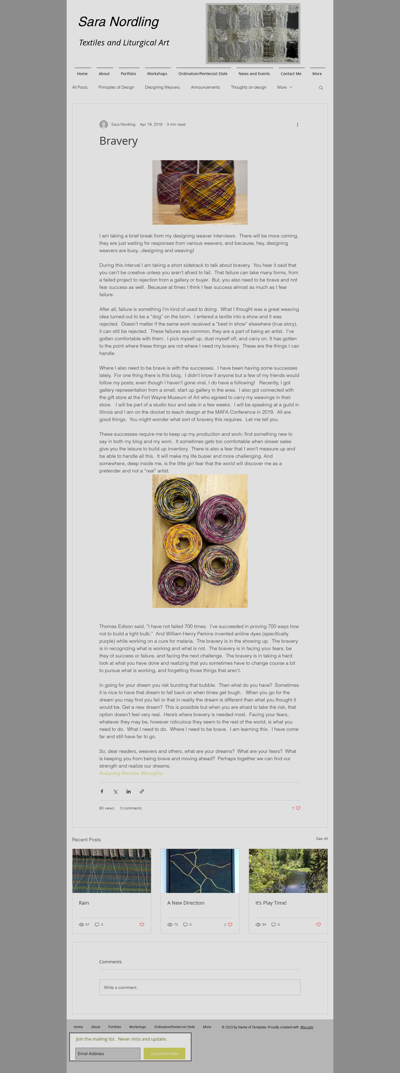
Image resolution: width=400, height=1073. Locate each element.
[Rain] (111, 871)
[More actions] (297, 124)
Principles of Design (116, 87)
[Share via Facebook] (101, 791)
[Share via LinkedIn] (128, 791)
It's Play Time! (271, 902)
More (282, 87)
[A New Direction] (200, 871)
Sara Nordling (118, 21)
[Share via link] (141, 791)
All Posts (80, 87)
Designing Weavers (162, 87)
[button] (321, 87)
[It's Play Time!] (288, 871)
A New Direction (185, 902)
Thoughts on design (248, 87)
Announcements (205, 87)
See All (322, 838)
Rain (84, 902)
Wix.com (306, 1027)
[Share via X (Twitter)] (115, 791)
